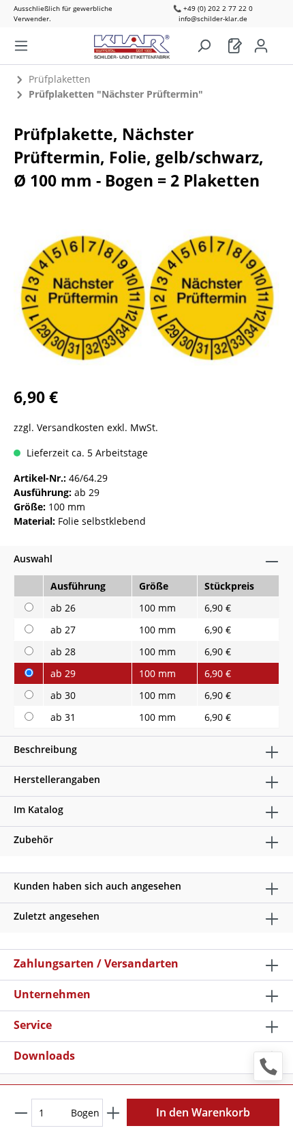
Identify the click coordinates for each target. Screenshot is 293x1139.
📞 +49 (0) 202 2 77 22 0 (213, 8)
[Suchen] (203, 46)
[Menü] (21, 46)
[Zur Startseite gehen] (138, 43)
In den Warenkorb (203, 1112)
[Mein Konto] (261, 46)
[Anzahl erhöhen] (113, 1113)
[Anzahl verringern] (21, 1113)
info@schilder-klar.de (213, 18)
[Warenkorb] (235, 46)
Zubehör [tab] (33, 839)
